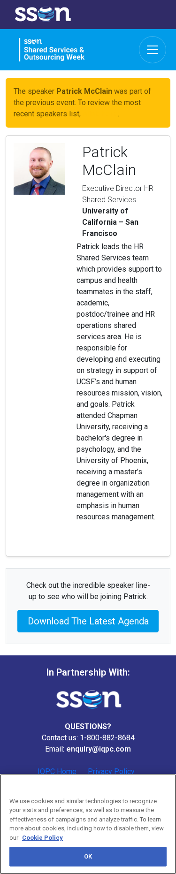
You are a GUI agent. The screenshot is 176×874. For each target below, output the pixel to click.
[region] (88, 824)
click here (100, 113)
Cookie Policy (42, 837)
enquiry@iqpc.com (98, 749)
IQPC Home (57, 771)
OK (88, 856)
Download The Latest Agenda (88, 621)
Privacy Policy (111, 771)
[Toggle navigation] (152, 49)
